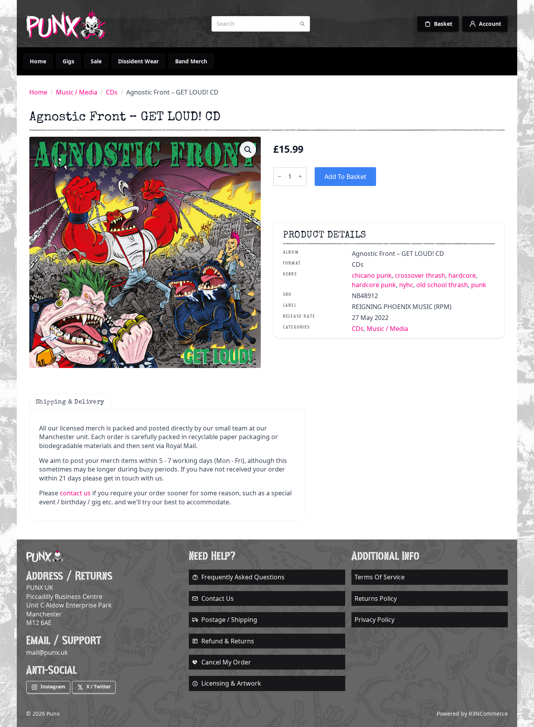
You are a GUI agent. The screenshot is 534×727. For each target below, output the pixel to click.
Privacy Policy (374, 619)
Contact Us (217, 598)
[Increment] (300, 176)
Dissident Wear (138, 61)
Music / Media (76, 92)
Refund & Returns (227, 641)
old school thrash (442, 284)
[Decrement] (279, 176)
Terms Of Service (380, 577)
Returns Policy (376, 598)
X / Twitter (98, 686)
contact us (75, 493)
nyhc (406, 284)
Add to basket (345, 176)
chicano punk (372, 275)
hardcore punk (374, 284)
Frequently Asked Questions (243, 577)
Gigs (68, 61)
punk (478, 284)
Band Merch (191, 61)
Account (490, 23)
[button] (248, 149)
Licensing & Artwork (231, 683)
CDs (112, 92)
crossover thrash (420, 275)
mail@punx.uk (47, 652)
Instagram (53, 686)
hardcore (462, 275)
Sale (96, 61)
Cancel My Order (226, 662)
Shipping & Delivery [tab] (70, 401)
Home (38, 61)
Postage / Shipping (229, 619)
